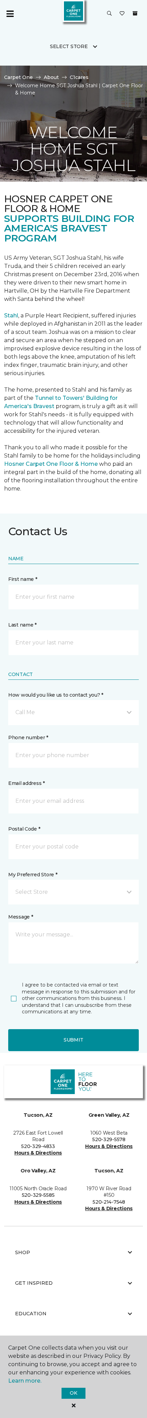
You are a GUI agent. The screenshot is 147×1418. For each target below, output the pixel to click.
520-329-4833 (38, 1146)
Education (30, 1313)
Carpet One (18, 77)
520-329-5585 (38, 1195)
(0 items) (135, 13)
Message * (20, 916)
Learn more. (24, 1380)
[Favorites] (122, 13)
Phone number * (28, 737)
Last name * (22, 624)
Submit (73, 1040)
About (51, 77)
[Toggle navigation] (9, 13)
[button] (109, 13)
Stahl (11, 315)
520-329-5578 (108, 1139)
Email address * (26, 783)
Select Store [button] (69, 46)
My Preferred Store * (32, 874)
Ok (73, 1393)
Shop (22, 1252)
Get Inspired (34, 1283)
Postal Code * (24, 828)
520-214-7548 (109, 1202)
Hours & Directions (38, 1153)
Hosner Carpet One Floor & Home (51, 464)
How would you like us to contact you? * (55, 695)
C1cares (79, 77)
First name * (22, 579)
